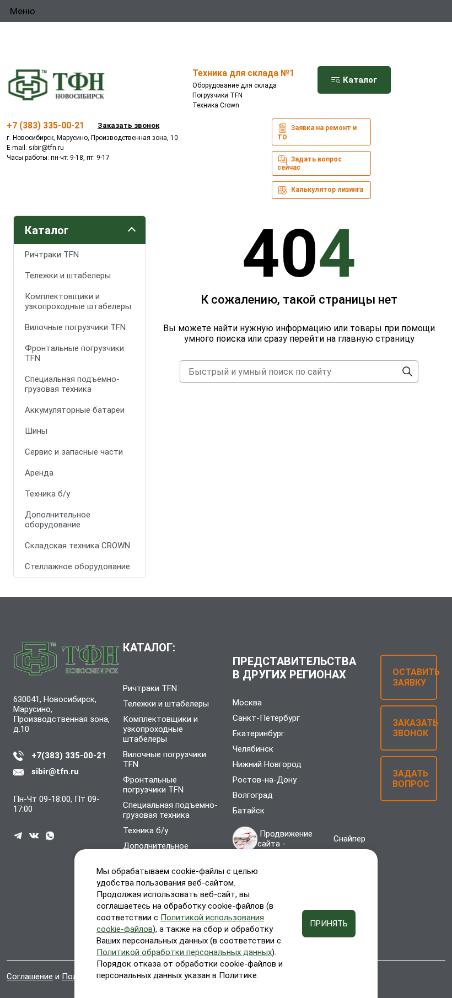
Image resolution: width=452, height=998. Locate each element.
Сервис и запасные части (74, 452)
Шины (36, 431)
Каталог (359, 80)
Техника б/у (47, 494)
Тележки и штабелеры (68, 275)
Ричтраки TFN (52, 255)
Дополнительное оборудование (57, 520)
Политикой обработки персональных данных (184, 952)
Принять (329, 924)
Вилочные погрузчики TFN (75, 327)
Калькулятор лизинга (326, 189)
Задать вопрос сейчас (309, 163)
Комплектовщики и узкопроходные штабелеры (78, 301)
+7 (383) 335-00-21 (45, 125)
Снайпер (349, 839)
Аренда (39, 473)
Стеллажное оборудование (77, 566)
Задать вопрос (410, 778)
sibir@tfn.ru (46, 148)
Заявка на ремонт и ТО (317, 132)
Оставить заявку (414, 677)
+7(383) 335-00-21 (68, 755)
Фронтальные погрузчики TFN (74, 353)
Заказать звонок (128, 125)
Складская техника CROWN (77, 546)
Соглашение (30, 976)
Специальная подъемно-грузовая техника (72, 384)
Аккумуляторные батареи (75, 410)
